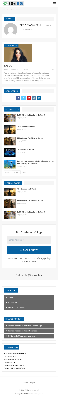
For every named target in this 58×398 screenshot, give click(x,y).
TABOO (8, 65)
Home (25, 382)
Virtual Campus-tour (16, 307)
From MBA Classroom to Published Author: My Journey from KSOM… (35, 162)
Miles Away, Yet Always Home (30, 138)
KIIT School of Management (33, 394)
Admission (12, 302)
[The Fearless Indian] (10, 152)
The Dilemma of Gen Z (26, 126)
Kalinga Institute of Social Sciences (22, 331)
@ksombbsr (35, 275)
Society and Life (11, 45)
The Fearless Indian (25, 149)
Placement (12, 297)
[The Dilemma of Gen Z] (10, 129)
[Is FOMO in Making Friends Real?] (10, 118)
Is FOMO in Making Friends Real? (31, 115)
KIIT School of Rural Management (21, 336)
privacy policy (43, 258)
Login (32, 382)
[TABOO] (18, 53)
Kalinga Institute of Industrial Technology (25, 326)
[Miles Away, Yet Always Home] (10, 141)
